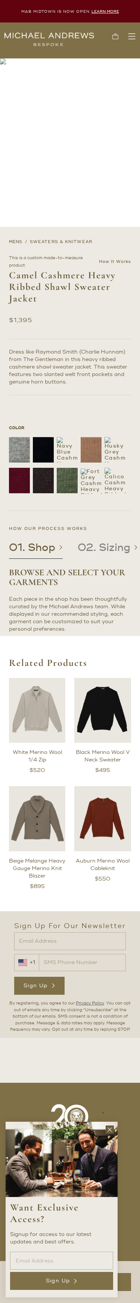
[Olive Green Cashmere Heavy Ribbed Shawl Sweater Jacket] (67, 480)
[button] (115, 36)
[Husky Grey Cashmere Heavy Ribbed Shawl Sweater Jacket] (115, 450)
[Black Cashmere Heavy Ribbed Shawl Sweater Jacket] (43, 450)
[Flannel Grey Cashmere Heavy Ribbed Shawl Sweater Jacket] (19, 450)
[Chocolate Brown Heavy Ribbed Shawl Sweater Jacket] (43, 480)
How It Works (115, 261)
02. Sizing (104, 547)
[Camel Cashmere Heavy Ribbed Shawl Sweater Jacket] (91, 450)
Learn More (105, 11)
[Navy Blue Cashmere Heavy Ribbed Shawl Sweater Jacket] (67, 450)
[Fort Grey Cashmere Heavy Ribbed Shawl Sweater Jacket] (91, 481)
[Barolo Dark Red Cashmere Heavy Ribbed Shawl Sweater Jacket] (19, 480)
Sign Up (36, 985)
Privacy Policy (90, 1003)
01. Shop (32, 547)
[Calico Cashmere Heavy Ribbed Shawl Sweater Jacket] (115, 480)
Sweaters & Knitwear (61, 242)
